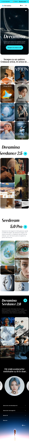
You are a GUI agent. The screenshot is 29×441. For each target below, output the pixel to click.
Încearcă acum (7, 81)
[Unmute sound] (14, 392)
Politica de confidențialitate (14, 437)
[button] (27, 1)
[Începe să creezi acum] (25, 153)
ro (22, 5)
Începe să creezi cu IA (14, 47)
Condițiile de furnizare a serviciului (14, 436)
